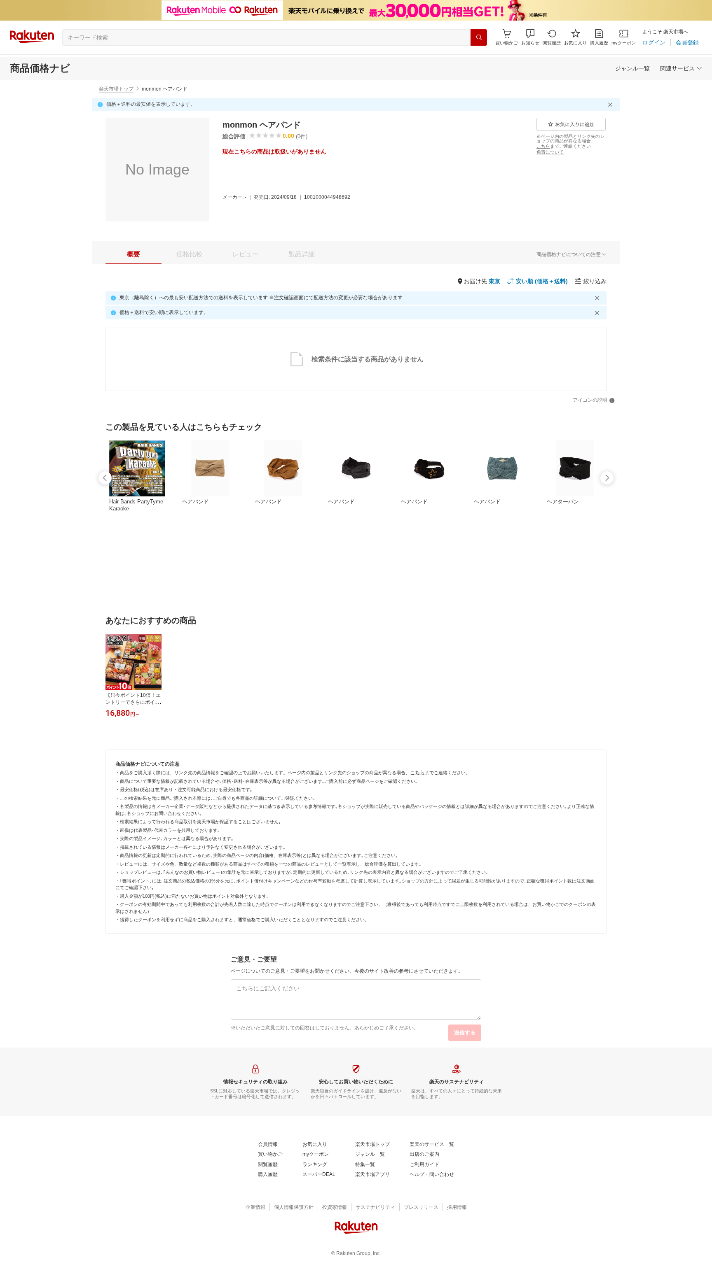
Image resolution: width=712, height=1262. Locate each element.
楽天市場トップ (116, 89)
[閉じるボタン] (611, 104)
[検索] (479, 37)
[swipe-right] (607, 477)
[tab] (133, 254)
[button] (530, 37)
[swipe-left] (105, 477)
